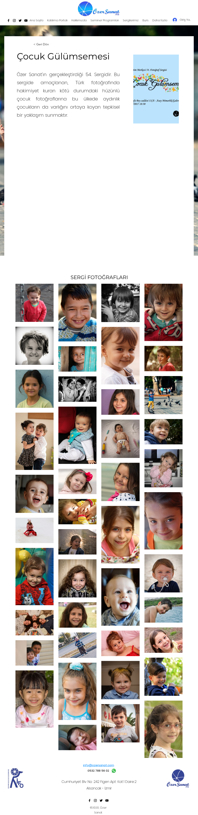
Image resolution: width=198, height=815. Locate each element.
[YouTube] (26, 20)
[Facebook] (8, 20)
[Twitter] (20, 20)
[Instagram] (14, 20)
